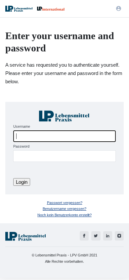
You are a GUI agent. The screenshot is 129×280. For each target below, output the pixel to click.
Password (21, 146)
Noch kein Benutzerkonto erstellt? (64, 215)
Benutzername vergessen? (64, 209)
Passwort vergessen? (64, 203)
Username (21, 126)
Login (21, 182)
